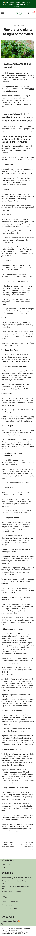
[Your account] (28, 13)
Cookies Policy (7, 905)
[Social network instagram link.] (2, 924)
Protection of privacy (10, 908)
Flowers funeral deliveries (11, 892)
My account (6, 864)
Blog (3, 911)
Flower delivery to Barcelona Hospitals (16, 878)
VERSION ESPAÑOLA (10, 921)
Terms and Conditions (10, 902)
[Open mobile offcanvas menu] (3, 13)
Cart (3, 868)
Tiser (22, 25)
